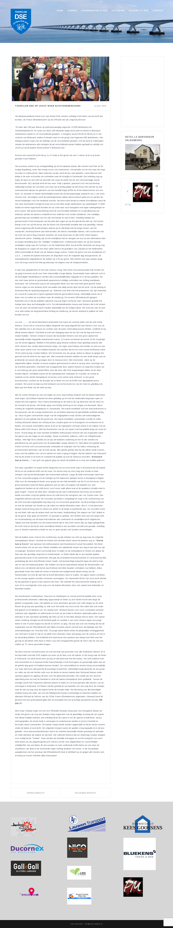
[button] (127, 191)
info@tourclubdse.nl (93, 924)
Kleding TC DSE (139, 10)
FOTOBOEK (118, 10)
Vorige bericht (36, 793)
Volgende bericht (85, 793)
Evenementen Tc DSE (94, 10)
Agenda (72, 10)
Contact (158, 10)
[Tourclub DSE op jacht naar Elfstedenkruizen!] (60, 78)
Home (60, 10)
